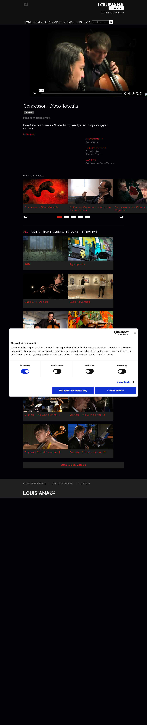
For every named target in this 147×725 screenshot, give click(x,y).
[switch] (57, 371)
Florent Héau (93, 151)
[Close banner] (135, 333)
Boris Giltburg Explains (60, 231)
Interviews (89, 231)
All (25, 231)
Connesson (92, 142)
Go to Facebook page (38, 118)
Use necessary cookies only (73, 390)
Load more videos (73, 465)
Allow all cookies (115, 390)
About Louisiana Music (62, 483)
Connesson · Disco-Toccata (100, 163)
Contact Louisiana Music (34, 483)
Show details (123, 382)
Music (35, 231)
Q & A (87, 22)
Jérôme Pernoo (94, 154)
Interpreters (72, 22)
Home (28, 22)
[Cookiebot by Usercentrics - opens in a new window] (116, 333)
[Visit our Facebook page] (26, 4)
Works (56, 22)
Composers (42, 22)
